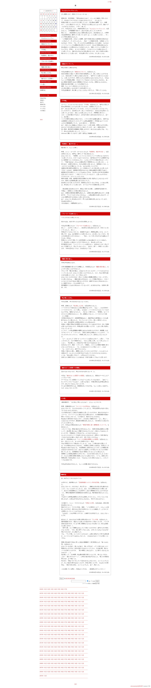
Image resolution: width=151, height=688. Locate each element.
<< (44, 11)
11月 (79, 593)
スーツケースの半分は (83, 406)
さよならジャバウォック (97, 28)
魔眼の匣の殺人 (101, 267)
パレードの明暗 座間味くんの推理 (88, 439)
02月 (49, 589)
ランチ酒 (95, 519)
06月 (62, 589)
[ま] (75, 684)
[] (66, 578)
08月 (69, 593)
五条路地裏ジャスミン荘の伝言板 (89, 482)
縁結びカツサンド (80, 71)
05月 (59, 589)
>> (52, 11)
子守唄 (86, 104)
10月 (76, 593)
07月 (66, 589)
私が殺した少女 (78, 305)
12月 (82, 593)
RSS (41, 119)
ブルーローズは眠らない (83, 225)
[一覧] (109, 2)
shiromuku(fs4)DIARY (137, 686)
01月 (45, 589)
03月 (52, 589)
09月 (72, 593)
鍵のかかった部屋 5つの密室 (75, 375)
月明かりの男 (90, 503)
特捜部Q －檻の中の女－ (97, 151)
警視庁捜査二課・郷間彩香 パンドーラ (94, 425)
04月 (55, 589)
